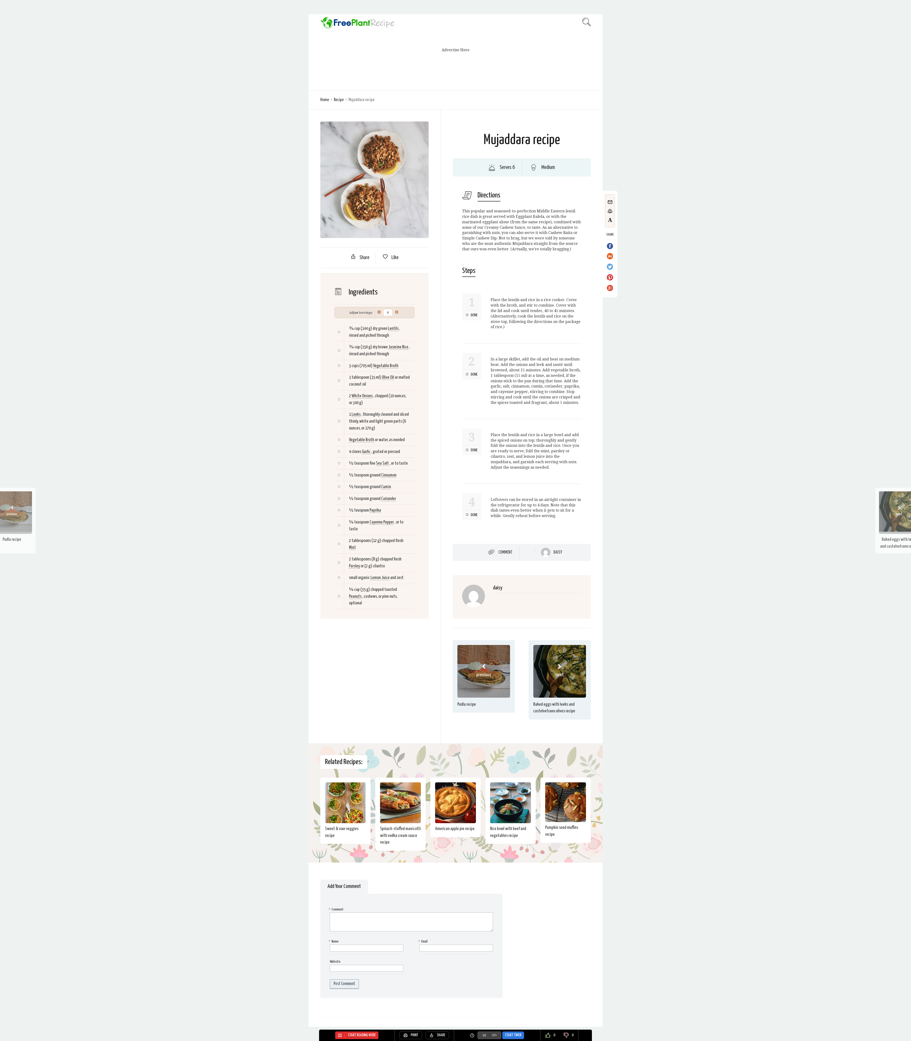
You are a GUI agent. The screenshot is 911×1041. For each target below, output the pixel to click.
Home (324, 100)
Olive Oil (388, 377)
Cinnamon (388, 475)
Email (423, 941)
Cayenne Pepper (382, 522)
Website (335, 961)
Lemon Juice (380, 577)
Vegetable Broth (385, 366)
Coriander (388, 498)
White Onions (362, 396)
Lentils (393, 328)
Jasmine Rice (398, 347)
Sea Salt (382, 463)
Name (334, 941)
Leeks (356, 414)
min (494, 1035)
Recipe (339, 100)
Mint (352, 547)
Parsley (354, 566)
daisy (557, 552)
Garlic (366, 451)
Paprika (375, 510)
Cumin (386, 487)
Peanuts (355, 596)
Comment (505, 552)
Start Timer (513, 1035)
